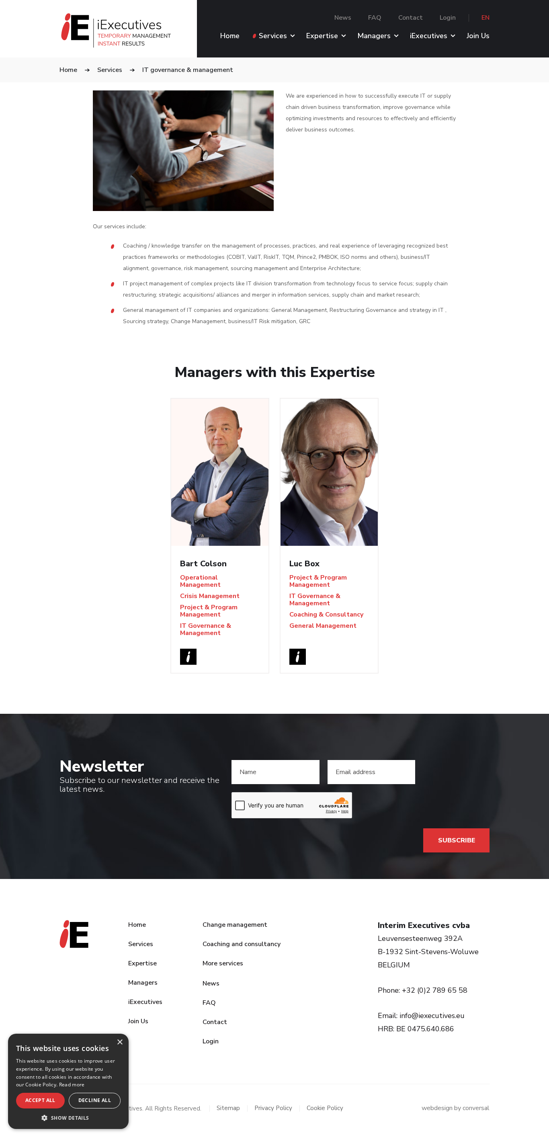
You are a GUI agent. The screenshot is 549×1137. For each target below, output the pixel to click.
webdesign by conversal (456, 1108)
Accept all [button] (40, 1100)
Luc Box (304, 563)
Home (230, 36)
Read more (72, 1084)
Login (448, 17)
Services (273, 36)
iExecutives (428, 36)
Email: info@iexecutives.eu (421, 1015)
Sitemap (228, 1108)
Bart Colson (203, 563)
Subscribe (456, 840)
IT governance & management (187, 70)
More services (223, 963)
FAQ (374, 17)
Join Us (478, 36)
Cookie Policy (325, 1108)
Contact (410, 17)
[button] (68, 1117)
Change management (235, 924)
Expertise (322, 36)
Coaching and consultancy (242, 944)
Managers (374, 36)
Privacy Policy (273, 1108)
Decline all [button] (94, 1100)
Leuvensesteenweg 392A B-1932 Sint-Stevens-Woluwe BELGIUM (428, 952)
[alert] (68, 1081)
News (342, 17)
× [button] (120, 1042)
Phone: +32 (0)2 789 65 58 (422, 990)
